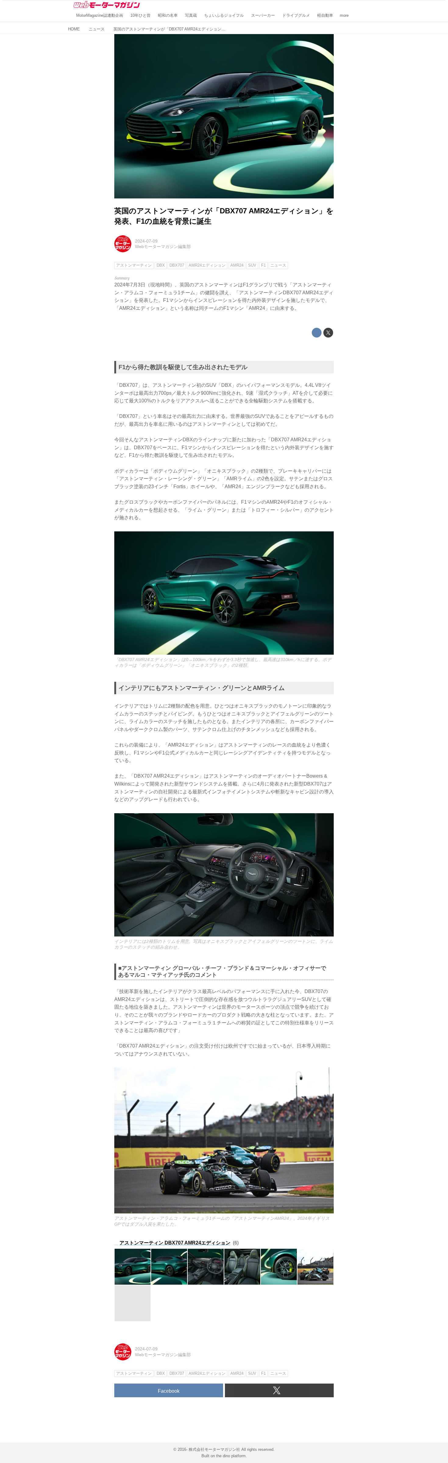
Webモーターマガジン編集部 (163, 246)
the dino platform (231, 1456)
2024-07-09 (146, 241)
